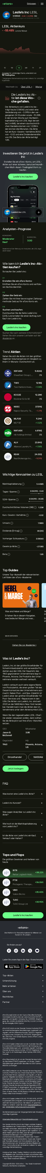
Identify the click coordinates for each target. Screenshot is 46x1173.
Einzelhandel (15, 757)
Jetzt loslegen (16, 768)
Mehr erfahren (11, 636)
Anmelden (5, 73)
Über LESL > (26, 87)
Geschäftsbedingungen (30, 1119)
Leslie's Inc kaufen (23, 176)
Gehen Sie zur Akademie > (24, 645)
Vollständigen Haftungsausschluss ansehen (20, 1107)
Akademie (7, 338)
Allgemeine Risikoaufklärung (12, 1119)
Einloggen (31, 4)
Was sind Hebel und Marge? (18, 611)
